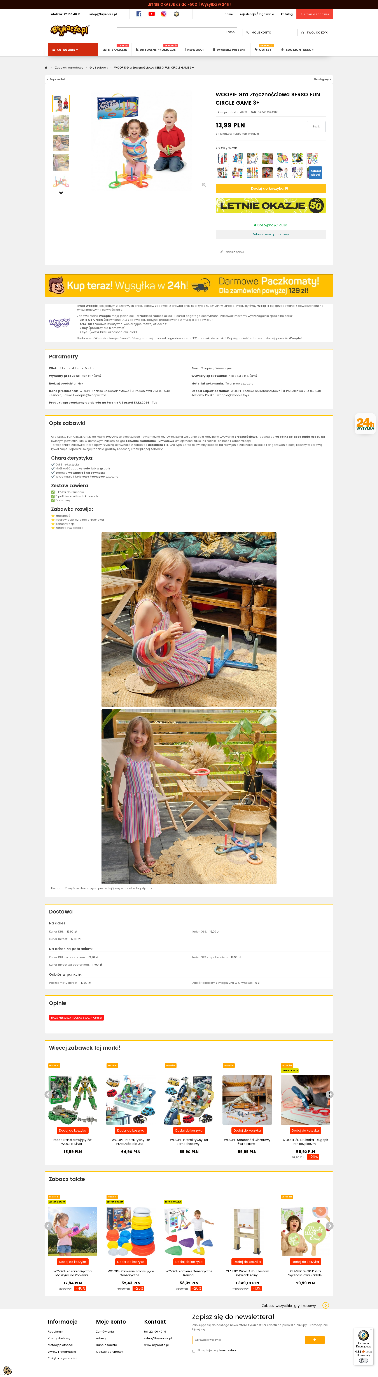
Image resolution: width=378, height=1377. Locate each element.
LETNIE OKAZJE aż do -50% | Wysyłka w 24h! (189, 4)
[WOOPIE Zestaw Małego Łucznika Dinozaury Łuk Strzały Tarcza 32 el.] (252, 158)
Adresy (101, 1338)
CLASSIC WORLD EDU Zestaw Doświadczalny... (247, 1273)
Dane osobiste (106, 1345)
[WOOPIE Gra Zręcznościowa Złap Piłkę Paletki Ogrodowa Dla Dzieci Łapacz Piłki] (267, 158)
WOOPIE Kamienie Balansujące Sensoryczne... (131, 1273)
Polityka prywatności (62, 1358)
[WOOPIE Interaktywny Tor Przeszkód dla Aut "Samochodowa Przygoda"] (131, 1100)
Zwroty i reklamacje (62, 1352)
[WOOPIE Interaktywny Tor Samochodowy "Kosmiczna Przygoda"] (189, 1100)
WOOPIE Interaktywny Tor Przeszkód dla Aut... (131, 1142)
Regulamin (55, 1331)
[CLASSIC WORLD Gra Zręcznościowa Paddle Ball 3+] (305, 1231)
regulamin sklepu (225, 1350)
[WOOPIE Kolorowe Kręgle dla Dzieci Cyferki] (222, 172)
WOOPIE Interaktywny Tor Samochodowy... (189, 1142)
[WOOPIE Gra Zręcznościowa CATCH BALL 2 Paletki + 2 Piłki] (282, 158)
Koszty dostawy (59, 1338)
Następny (61, 192)
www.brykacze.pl (156, 1345)
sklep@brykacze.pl (158, 1338)
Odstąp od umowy (109, 1352)
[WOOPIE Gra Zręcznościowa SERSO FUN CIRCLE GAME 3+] (61, 103)
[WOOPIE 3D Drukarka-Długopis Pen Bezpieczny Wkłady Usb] (305, 1100)
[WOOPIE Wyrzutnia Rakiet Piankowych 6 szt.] (267, 172)
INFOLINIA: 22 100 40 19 (65, 14)
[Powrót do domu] (46, 67)
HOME (229, 14)
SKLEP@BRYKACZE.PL (103, 14)
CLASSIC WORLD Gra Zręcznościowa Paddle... (305, 1273)
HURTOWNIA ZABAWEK (315, 14)
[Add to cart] (73, 1130)
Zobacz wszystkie (289, 1305)
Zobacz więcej (315, 172)
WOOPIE (112, 437)
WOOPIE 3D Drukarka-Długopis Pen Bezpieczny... (305, 1142)
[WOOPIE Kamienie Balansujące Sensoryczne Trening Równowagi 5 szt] (131, 1231)
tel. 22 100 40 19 (155, 1331)
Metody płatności (60, 1345)
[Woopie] (59, 323)
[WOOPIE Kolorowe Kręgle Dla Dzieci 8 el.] (252, 172)
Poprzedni (61, 92)
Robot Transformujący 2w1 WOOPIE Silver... (72, 1142)
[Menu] (371, 1330)
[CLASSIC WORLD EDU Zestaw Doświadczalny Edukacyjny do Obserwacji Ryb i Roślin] (247, 1231)
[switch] (363, 1360)
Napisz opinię (234, 252)
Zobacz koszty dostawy (270, 234)
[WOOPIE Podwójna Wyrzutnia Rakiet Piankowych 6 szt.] (282, 172)
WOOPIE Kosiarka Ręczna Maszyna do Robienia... (73, 1273)
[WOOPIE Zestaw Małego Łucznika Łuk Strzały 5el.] (222, 158)
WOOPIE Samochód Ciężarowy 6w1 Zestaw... (247, 1142)
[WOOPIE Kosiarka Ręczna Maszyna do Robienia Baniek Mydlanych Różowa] (72, 1231)
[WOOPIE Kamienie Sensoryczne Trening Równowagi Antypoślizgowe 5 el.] (189, 1231)
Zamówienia (105, 1331)
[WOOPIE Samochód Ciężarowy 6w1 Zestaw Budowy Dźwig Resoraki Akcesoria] (247, 1100)
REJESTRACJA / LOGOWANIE (257, 14)
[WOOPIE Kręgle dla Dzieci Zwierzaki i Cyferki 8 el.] (237, 172)
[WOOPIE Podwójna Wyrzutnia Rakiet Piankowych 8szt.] (297, 172)
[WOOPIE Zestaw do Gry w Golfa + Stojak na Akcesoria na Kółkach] (237, 158)
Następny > (322, 79)
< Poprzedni (56, 79)
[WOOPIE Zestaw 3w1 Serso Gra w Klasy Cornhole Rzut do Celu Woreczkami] (312, 158)
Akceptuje (217, 1350)
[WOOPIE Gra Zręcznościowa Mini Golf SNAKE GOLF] (297, 158)
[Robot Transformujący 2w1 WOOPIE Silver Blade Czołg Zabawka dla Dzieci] (72, 1100)
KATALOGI (287, 14)
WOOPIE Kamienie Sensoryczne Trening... (189, 1273)
